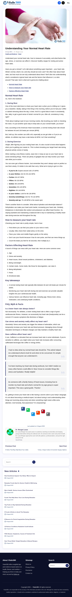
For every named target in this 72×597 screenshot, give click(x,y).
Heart (19, 54)
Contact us (29, 573)
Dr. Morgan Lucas (22, 430)
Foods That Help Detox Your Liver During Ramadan (19, 497)
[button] (19, 440)
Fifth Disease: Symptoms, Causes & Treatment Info (19, 533)
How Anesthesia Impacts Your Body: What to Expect (20, 476)
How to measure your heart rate (20, 88)
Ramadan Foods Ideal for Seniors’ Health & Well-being (20, 483)
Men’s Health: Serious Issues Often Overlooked (18, 490)
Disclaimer (29, 570)
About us (28, 564)
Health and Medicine (11, 54)
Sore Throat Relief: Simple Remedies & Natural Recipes (20, 541)
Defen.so (16, 574)
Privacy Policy (30, 567)
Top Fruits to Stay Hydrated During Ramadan (17, 505)
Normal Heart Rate (15, 84)
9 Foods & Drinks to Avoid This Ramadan (16, 512)
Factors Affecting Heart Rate (19, 91)
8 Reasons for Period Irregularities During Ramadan (19, 519)
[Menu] (68, 2)
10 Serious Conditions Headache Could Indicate (18, 526)
